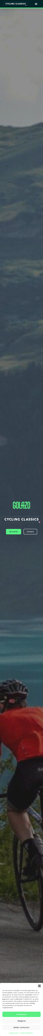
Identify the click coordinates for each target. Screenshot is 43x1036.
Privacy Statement (26, 1033)
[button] (39, 986)
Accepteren (21, 1014)
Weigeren (21, 1021)
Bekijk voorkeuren (21, 1027)
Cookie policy (14, 1033)
